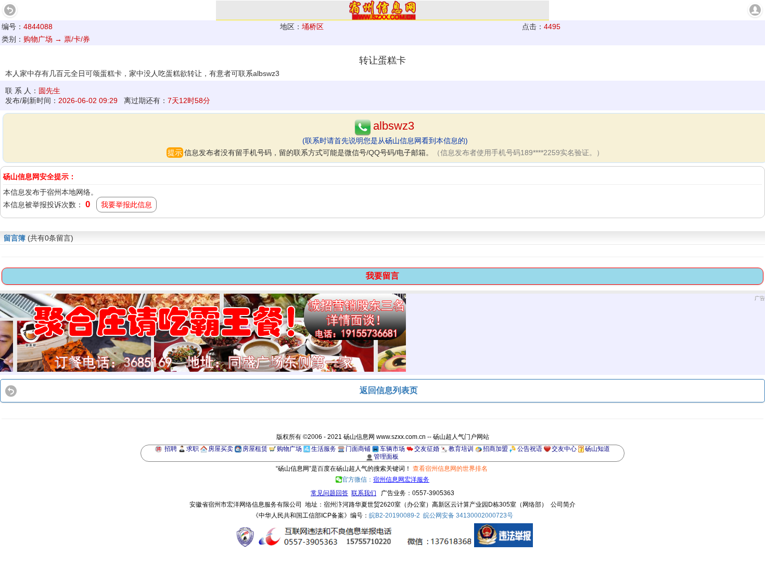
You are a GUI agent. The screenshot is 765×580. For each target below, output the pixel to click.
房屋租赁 (255, 448)
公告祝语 (529, 448)
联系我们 (363, 493)
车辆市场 (392, 448)
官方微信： (385, 479)
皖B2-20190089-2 (394, 515)
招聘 (170, 448)
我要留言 (382, 275)
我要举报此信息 (126, 204)
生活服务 (323, 448)
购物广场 (289, 448)
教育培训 (461, 448)
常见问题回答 (329, 493)
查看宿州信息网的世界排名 (450, 468)
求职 (192, 448)
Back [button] (10, 10)
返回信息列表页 (389, 390)
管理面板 (386, 456)
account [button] (755, 10)
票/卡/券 (77, 39)
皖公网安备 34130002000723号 (468, 515)
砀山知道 (597, 448)
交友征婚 (426, 448)
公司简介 (563, 504)
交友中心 (564, 448)
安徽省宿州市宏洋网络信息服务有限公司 (245, 504)
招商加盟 (495, 448)
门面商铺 (358, 448)
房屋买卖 (220, 448)
